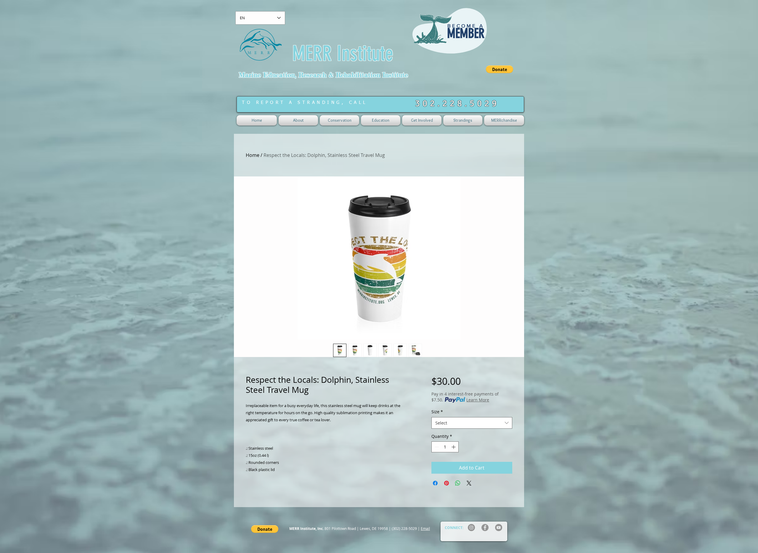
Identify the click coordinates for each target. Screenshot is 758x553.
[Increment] (454, 447)
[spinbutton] (445, 447)
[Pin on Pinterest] (446, 483)
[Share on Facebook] (435, 483)
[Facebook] (485, 527)
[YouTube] (498, 527)
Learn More (477, 400)
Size (437, 411)
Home (252, 155)
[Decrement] (436, 447)
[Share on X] (469, 483)
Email (425, 528)
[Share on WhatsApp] (457, 483)
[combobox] (471, 423)
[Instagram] (471, 527)
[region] (450, 35)
